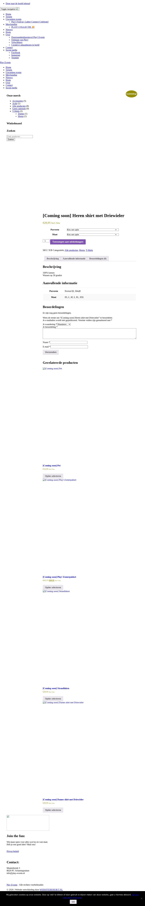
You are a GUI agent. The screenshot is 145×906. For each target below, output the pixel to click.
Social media (11, 50)
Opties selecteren (53, 476)
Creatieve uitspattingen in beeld (25, 45)
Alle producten (71, 250)
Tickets (9, 16)
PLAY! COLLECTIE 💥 (23, 27)
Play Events (5, 62)
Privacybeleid (13, 851)
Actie (14, 103)
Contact (9, 47)
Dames (21, 114)
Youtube (15, 57)
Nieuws (9, 29)
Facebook (15, 52)
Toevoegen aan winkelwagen (67, 242)
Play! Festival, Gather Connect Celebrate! (30, 22)
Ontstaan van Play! (19, 40)
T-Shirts (89, 250)
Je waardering (50, 324)
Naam (46, 342)
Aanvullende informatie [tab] (74, 258)
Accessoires (17, 101)
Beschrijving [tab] (53, 258)
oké (73, 902)
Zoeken (11, 139)
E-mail (46, 346)
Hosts (8, 32)
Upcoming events (13, 19)
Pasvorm (55, 229)
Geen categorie (19, 108)
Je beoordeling (50, 327)
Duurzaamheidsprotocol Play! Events (28, 37)
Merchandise (11, 24)
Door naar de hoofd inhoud (18, 3)
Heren (82, 250)
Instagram (15, 55)
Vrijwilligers (16, 42)
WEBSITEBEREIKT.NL (51, 889)
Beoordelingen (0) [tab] (97, 258)
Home (8, 14)
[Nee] (141, 898)
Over (8, 34)
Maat (54, 234)
